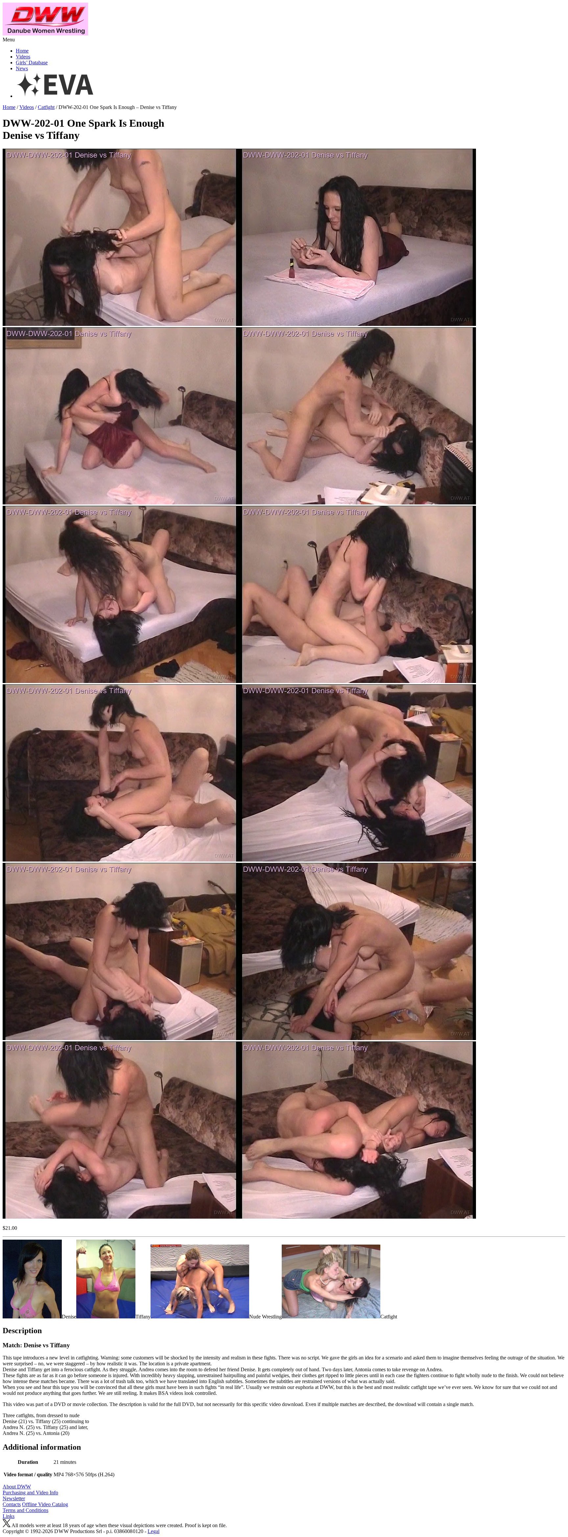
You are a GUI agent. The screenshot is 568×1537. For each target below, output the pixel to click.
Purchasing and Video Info (30, 1492)
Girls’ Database (32, 62)
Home (22, 50)
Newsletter (14, 1498)
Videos (23, 56)
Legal (153, 1531)
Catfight (46, 107)
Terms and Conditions (25, 1510)
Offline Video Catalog (45, 1504)
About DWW (17, 1486)
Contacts (12, 1504)
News (22, 68)
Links (8, 1516)
